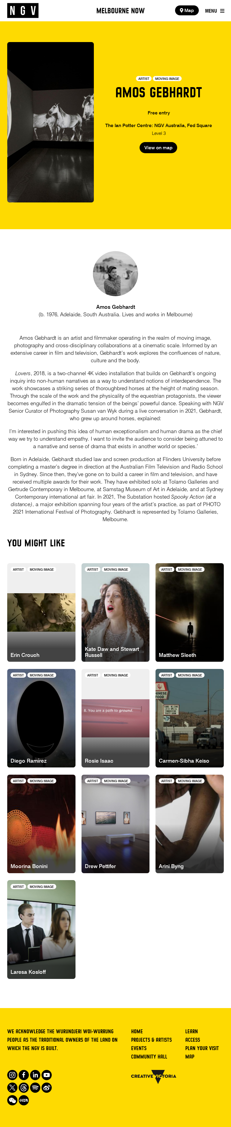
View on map (158, 148)
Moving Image (167, 78)
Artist (143, 78)
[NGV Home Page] (22, 10)
